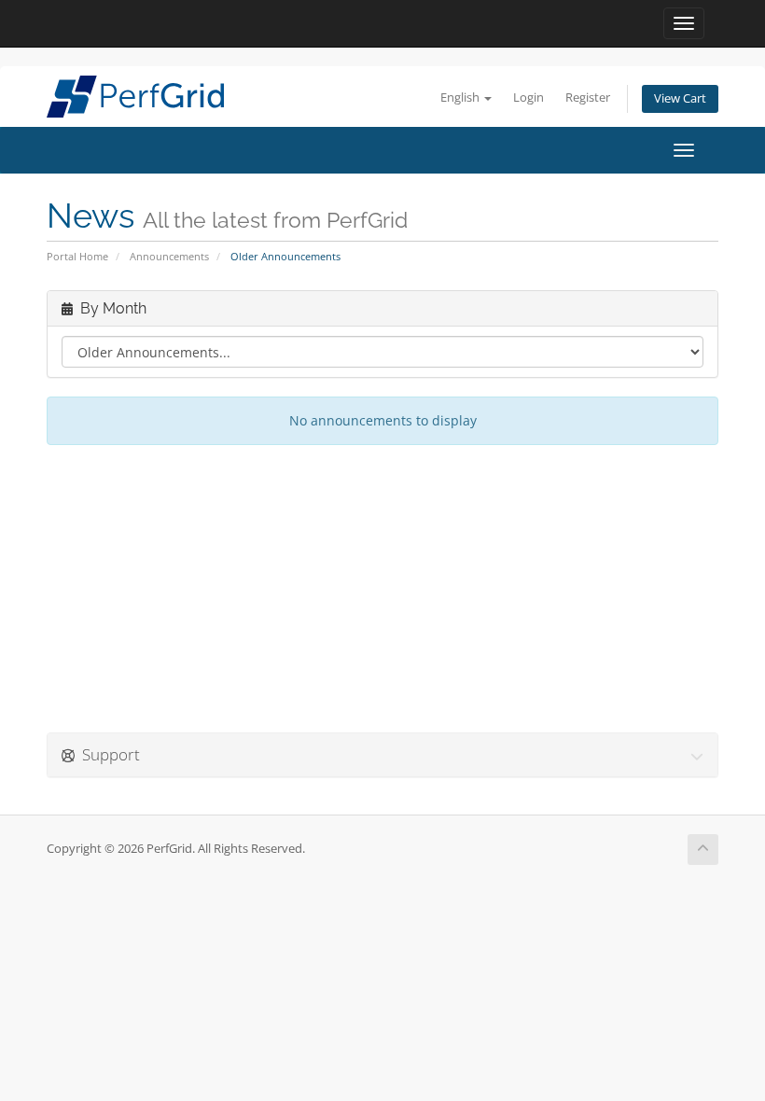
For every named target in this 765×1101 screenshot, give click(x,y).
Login (528, 97)
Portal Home (77, 256)
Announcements (169, 256)
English (461, 97)
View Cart (680, 98)
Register (587, 97)
